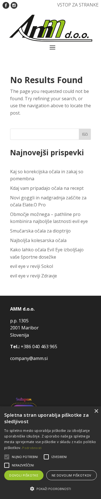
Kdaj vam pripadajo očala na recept (47, 188)
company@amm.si (29, 358)
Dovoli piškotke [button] (23, 475)
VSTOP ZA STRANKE (77, 5)
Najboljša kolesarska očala (38, 240)
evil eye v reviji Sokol (31, 266)
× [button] (96, 411)
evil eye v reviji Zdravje (33, 276)
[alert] (50, 452)
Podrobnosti (32, 448)
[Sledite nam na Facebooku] (6, 4)
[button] (50, 489)
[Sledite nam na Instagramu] (14, 4)
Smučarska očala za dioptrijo (40, 231)
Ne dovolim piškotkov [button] (71, 475)
